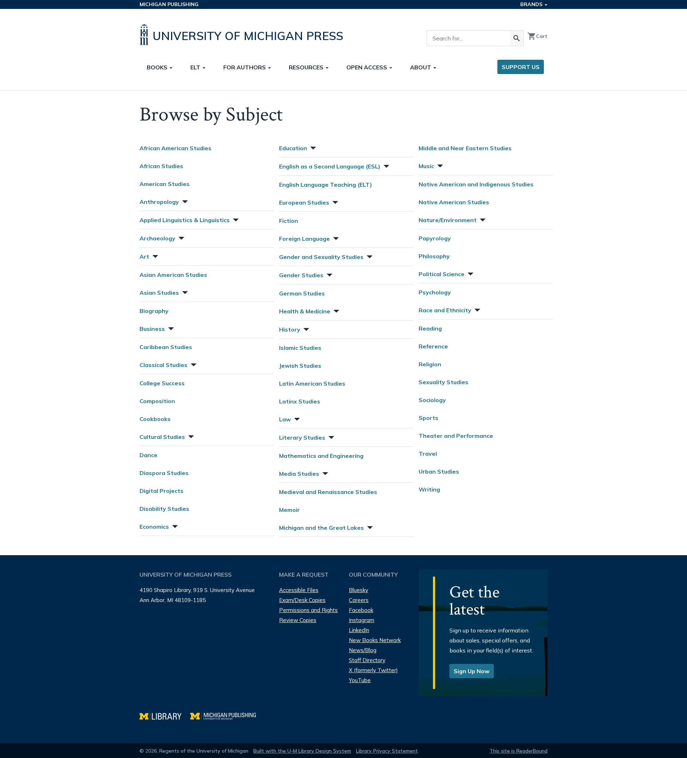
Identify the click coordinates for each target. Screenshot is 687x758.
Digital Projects (162, 490)
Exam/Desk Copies (302, 600)
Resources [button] (307, 67)
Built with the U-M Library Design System (302, 751)
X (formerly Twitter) (373, 670)
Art (144, 256)
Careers (359, 600)
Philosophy (434, 256)
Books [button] (158, 67)
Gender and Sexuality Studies (321, 256)
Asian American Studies (173, 274)
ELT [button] (196, 67)
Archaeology (157, 238)
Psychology (435, 292)
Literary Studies (302, 437)
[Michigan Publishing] (226, 715)
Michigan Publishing (169, 4)
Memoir (289, 509)
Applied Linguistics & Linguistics (185, 220)
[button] (184, 200)
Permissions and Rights (308, 610)
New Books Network (375, 640)
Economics (154, 526)
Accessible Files (298, 590)
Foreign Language (304, 238)
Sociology (432, 400)
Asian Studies (159, 292)
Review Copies (297, 620)
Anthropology (159, 201)
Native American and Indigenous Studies (476, 184)
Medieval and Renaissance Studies (328, 491)
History (289, 329)
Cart (537, 36)
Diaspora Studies (164, 472)
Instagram (361, 620)
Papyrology (435, 238)
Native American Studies (454, 202)
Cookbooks (155, 418)
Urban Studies (439, 471)
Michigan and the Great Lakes (321, 527)
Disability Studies (164, 508)
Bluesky (358, 590)
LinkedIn (359, 630)
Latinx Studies (299, 401)
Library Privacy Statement (387, 751)
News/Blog (362, 650)
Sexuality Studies (443, 382)
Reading (430, 328)
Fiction (288, 220)
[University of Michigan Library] (165, 715)
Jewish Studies (300, 365)
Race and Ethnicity (445, 310)
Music (426, 166)
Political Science (441, 274)
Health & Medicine (304, 311)
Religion (430, 364)
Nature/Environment (448, 220)
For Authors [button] (245, 67)
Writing (429, 489)
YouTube (360, 680)
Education (293, 148)
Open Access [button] (367, 67)
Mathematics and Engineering (321, 455)
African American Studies (175, 148)
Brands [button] (532, 4)
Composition (157, 401)
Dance (148, 455)
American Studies (165, 183)
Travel (428, 453)
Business (152, 328)
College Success (162, 383)
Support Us (521, 66)
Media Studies (299, 473)
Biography (154, 310)
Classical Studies (163, 364)
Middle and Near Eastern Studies (465, 148)
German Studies (302, 293)
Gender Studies (301, 275)
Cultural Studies (162, 436)
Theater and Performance (456, 435)
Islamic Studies (300, 347)
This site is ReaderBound (518, 751)
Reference (433, 346)
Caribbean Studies (166, 347)
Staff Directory (367, 660)
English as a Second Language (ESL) (329, 166)
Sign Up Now (471, 671)
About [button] (421, 67)
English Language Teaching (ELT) (325, 184)
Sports (428, 417)
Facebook (361, 610)
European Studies (304, 202)
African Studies (161, 166)
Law (285, 419)
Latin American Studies (312, 383)
